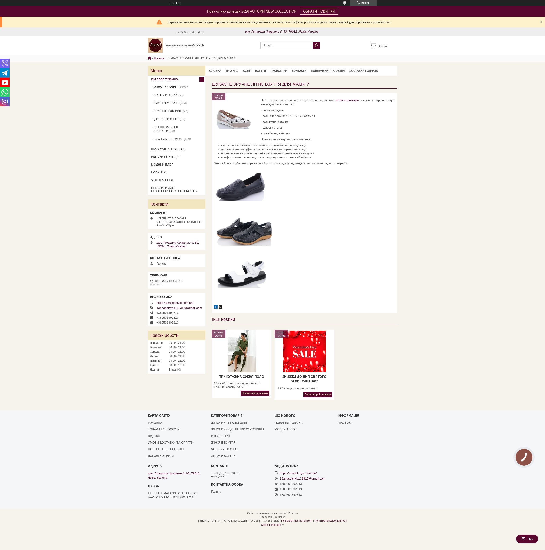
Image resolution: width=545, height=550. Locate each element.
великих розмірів (347, 100)
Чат (530, 539)
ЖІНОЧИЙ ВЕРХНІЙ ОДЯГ (229, 422)
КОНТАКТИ (299, 70)
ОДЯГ (247, 70)
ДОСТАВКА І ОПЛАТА (363, 70)
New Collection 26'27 (168, 139)
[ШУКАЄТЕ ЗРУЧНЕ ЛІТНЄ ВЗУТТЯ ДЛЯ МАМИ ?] (235, 116)
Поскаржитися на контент (297, 520)
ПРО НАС (232, 70)
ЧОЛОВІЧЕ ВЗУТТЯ (225, 449)
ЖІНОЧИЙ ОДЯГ (166, 86)
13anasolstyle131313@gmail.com (179, 307)
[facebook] (216, 307)
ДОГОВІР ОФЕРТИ (161, 455)
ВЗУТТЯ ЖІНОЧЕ (166, 103)
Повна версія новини (255, 393)
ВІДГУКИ (154, 436)
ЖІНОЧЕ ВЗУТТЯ (223, 442)
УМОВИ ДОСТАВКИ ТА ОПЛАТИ (170, 442)
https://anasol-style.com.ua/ (175, 302)
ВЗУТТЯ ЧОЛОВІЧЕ (168, 111)
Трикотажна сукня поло (241, 376)
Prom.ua (293, 513)
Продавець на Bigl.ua (272, 517)
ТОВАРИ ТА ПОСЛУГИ (164, 429)
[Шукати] (316, 45)
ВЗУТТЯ (260, 70)
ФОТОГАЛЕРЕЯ (162, 180)
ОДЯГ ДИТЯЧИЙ (166, 94)
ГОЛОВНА (214, 70)
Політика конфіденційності (330, 520)
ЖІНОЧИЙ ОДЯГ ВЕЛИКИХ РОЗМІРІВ (237, 429)
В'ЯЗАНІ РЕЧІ (220, 436)
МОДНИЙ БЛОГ (162, 164)
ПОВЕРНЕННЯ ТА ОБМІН (328, 70)
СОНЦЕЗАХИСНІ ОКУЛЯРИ (166, 129)
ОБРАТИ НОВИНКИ (319, 11)
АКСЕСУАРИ (279, 70)
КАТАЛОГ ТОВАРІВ (164, 79)
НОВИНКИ (158, 172)
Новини (159, 58)
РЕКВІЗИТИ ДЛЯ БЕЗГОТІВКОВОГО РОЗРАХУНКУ (174, 189)
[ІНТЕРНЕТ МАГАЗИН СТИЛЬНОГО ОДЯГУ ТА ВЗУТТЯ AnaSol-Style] (155, 45)
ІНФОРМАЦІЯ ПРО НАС (168, 149)
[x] (220, 307)
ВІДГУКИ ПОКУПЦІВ (165, 157)
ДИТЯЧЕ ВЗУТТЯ (166, 119)
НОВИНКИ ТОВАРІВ (289, 422)
